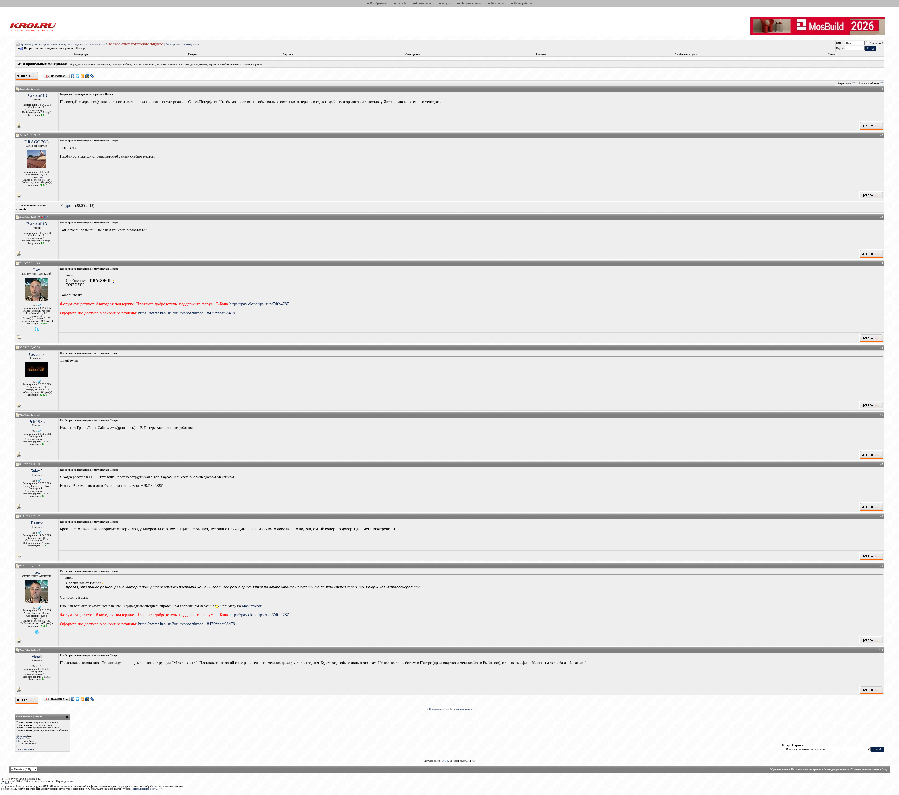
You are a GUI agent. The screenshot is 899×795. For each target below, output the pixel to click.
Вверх (885, 769)
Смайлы (20, 738)
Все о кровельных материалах (182, 44)
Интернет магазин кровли (806, 769)
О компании (424, 3)
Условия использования (865, 769)
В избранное (378, 3)
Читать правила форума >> (147, 789)
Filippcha (67, 206)
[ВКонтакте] (72, 76)
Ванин (37, 522)
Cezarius (36, 354)
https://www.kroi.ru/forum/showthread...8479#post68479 (186, 313)
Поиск (831, 54)
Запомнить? (876, 43)
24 (41, 177)
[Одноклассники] (82, 76)
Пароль (840, 48)
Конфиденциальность (836, 769)
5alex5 (37, 470)
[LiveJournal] (92, 76)
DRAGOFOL (36, 141)
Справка (288, 54)
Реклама (541, 54)
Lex (36, 269)
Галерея (192, 54)
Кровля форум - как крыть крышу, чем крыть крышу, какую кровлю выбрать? (64, 44)
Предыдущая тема (439, 709)
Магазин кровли (470, 3)
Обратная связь (779, 769)
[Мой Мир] (87, 76)
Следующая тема (460, 709)
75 (41, 316)
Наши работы (523, 3)
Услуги (446, 3)
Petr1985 (37, 421)
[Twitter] (77, 76)
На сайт (401, 3)
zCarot (70, 781)
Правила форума (25, 749)
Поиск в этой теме (868, 83)
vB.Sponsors (6, 784)
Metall (36, 656)
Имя (838, 42)
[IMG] (19, 741)
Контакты (497, 3)
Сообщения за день (686, 54)
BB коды (21, 736)
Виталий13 (36, 95)
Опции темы (844, 83)
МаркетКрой (252, 606)
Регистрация (81, 54)
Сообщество (412, 54)
